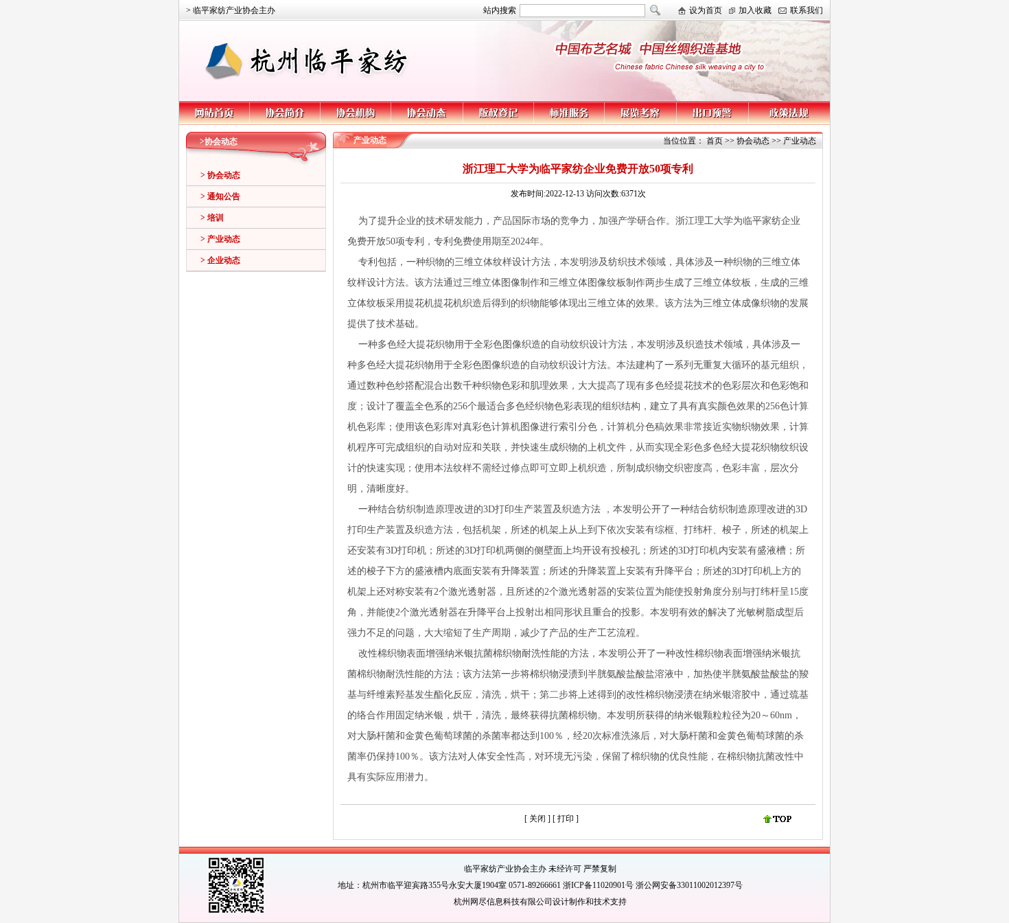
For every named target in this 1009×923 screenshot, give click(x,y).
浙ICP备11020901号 (598, 885)
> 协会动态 (220, 175)
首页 (714, 141)
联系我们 (806, 10)
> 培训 (212, 218)
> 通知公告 (220, 196)
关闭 (537, 818)
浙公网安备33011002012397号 (689, 885)
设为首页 (705, 10)
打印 (566, 818)
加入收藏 (755, 10)
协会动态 (753, 141)
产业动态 (799, 141)
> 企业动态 (220, 260)
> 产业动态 (220, 239)
